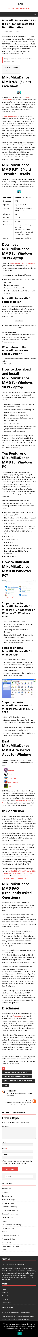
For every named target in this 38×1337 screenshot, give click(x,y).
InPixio (10, 786)
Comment (5, 1126)
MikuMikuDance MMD (10, 116)
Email (4, 1148)
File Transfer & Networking (11, 1225)
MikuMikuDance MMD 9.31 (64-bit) (22, 263)
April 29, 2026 (8, 32)
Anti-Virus (5, 1192)
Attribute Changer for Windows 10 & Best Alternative (18, 1316)
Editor (17, 32)
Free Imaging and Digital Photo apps (17, 1076)
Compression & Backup (10, 1210)
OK (20, 1334)
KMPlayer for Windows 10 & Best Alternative (16, 1313)
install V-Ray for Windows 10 (12, 873)
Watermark (20, 801)
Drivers (4, 1221)
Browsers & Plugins (9, 1199)
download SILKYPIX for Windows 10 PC (21, 871)
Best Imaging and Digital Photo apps (17, 1072)
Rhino (4, 803)
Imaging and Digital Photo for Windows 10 (18, 1080)
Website (5, 1155)
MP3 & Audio (6, 1243)
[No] (35, 1329)
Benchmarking (7, 1196)
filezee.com (17, 1016)
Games (4, 1232)
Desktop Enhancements (10, 1214)
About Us (5, 1292)
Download (19, 321)
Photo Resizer (13, 782)
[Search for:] (19, 1176)
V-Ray (10, 774)
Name (4, 1142)
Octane (28, 801)
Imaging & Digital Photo (10, 1235)
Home (4, 1289)
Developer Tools (8, 1217)
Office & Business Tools (10, 1246)
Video (4, 1250)
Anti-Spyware (6, 1189)
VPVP (5, 1086)
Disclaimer (5, 1299)
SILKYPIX (11, 770)
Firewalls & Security (8, 1228)
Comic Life (12, 778)
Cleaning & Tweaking (9, 1207)
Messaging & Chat (8, 1239)
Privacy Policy (6, 1303)
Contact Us (5, 1296)
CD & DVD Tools (8, 1203)
